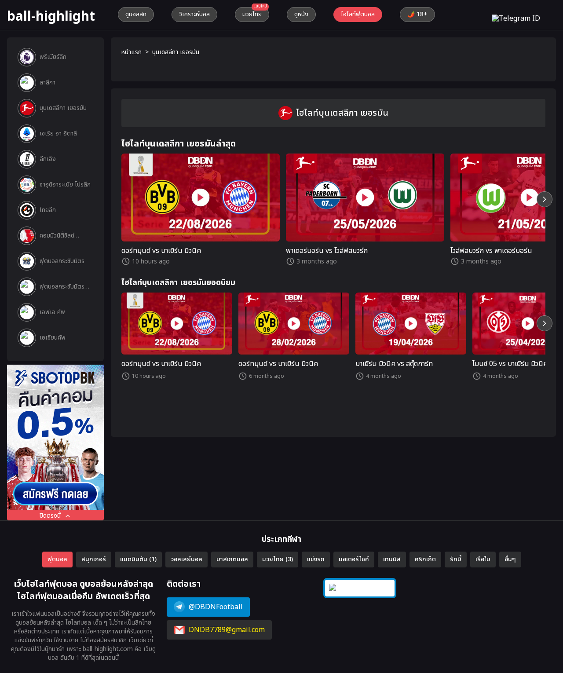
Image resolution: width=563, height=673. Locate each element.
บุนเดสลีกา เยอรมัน (175, 52)
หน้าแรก (131, 52)
